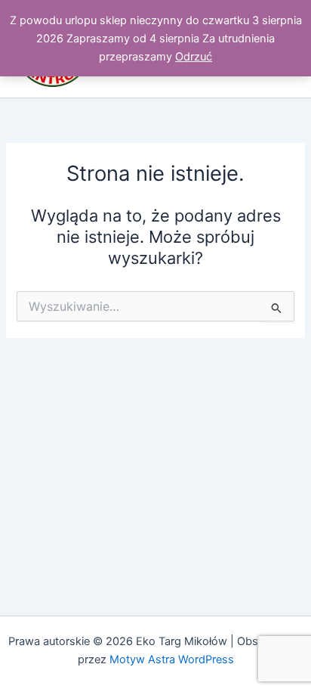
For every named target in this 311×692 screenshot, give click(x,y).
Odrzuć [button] (193, 57)
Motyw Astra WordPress (171, 659)
